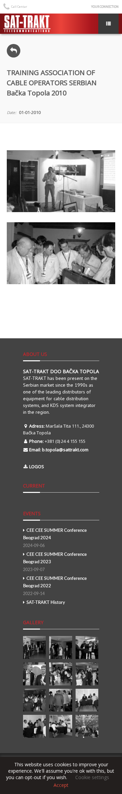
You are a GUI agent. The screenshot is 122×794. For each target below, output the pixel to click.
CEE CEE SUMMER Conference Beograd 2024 (55, 538)
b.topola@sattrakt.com (65, 450)
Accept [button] (61, 785)
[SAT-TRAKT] (26, 24)
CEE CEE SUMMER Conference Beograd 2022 (55, 586)
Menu (108, 24)
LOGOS (36, 466)
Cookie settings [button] (92, 777)
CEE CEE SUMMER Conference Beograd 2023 (55, 562)
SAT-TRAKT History (45, 602)
